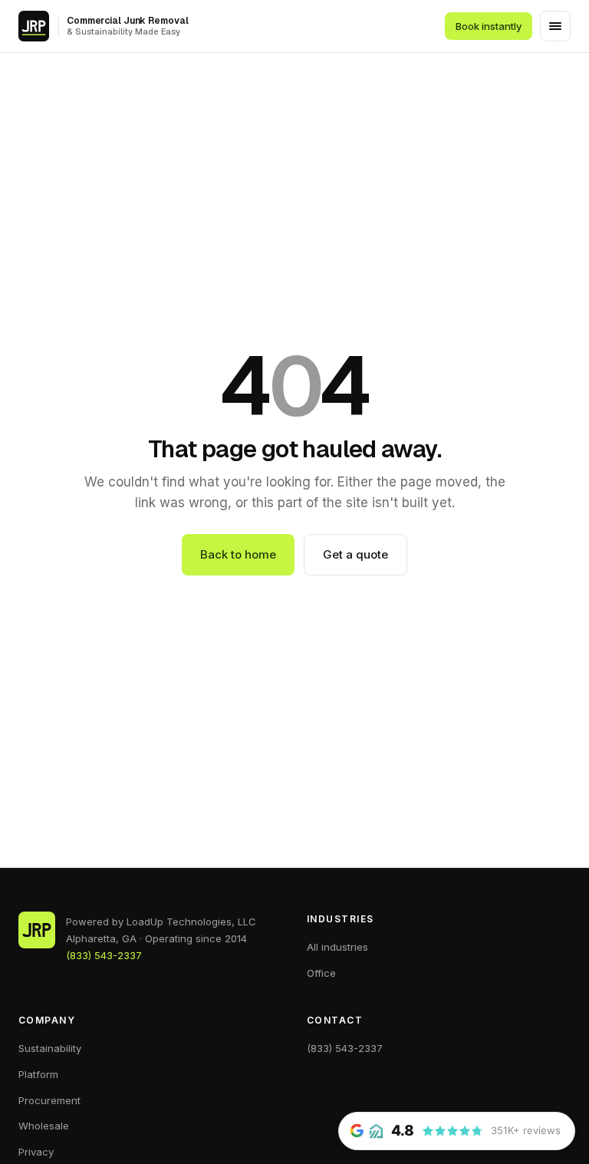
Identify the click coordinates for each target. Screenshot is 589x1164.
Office (321, 973)
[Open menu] (555, 26)
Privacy (36, 1152)
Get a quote (355, 554)
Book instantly (489, 26)
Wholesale (43, 1125)
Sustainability (49, 1048)
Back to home (238, 554)
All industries (337, 947)
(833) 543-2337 (104, 955)
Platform (38, 1074)
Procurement (49, 1100)
